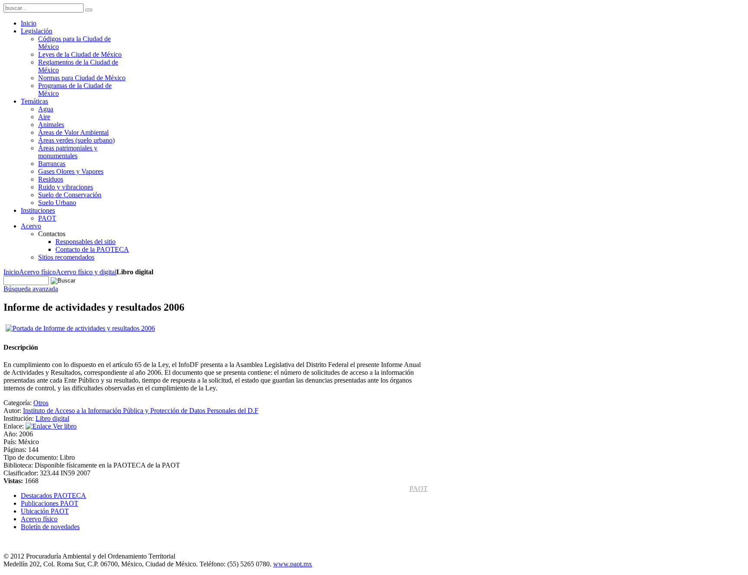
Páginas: (15, 449)
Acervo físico (37, 272)
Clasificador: (21, 473)
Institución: (19, 418)
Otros (40, 402)
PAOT (418, 488)
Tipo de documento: (31, 457)
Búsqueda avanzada (30, 288)
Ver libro (64, 426)
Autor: (13, 410)
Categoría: (18, 402)
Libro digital (52, 418)
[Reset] (88, 10)
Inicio (11, 272)
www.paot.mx (292, 564)
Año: (11, 434)
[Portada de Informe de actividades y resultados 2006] (80, 328)
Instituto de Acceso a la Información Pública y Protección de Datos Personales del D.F (140, 410)
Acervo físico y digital (86, 272)
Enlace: (14, 426)
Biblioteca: (19, 465)
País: (10, 441)
